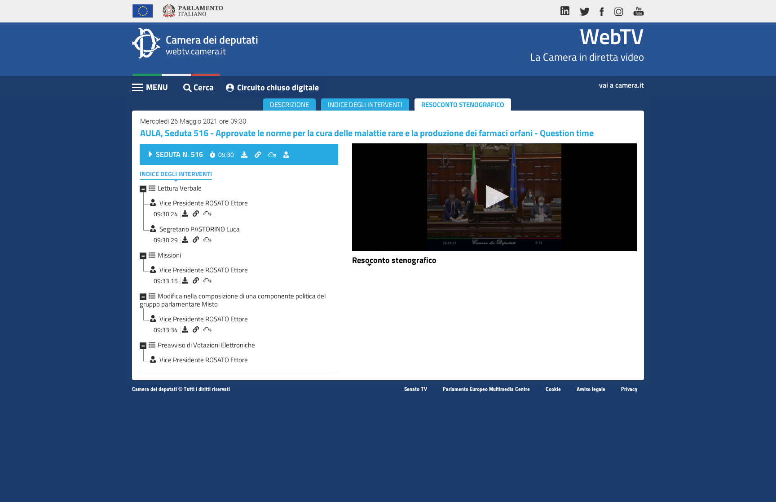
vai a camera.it (621, 82)
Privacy (629, 389)
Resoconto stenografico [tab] (462, 104)
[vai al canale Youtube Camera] (636, 10)
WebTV (612, 36)
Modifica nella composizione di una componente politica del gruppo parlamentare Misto (233, 300)
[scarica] (185, 213)
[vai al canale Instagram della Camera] (618, 10)
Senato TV (415, 389)
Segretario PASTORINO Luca (199, 229)
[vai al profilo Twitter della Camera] (584, 10)
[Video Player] (494, 197)
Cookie (553, 389)
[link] (195, 213)
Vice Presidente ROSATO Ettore (203, 203)
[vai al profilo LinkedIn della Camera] (567, 10)
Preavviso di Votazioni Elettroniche (206, 345)
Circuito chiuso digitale (278, 87)
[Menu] (150, 88)
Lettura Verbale (180, 188)
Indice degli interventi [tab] (365, 104)
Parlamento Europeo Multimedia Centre (486, 389)
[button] (494, 196)
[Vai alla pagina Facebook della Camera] (601, 10)
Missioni (169, 255)
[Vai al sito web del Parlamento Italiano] (193, 10)
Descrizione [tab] (289, 104)
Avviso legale (591, 389)
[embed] (207, 213)
